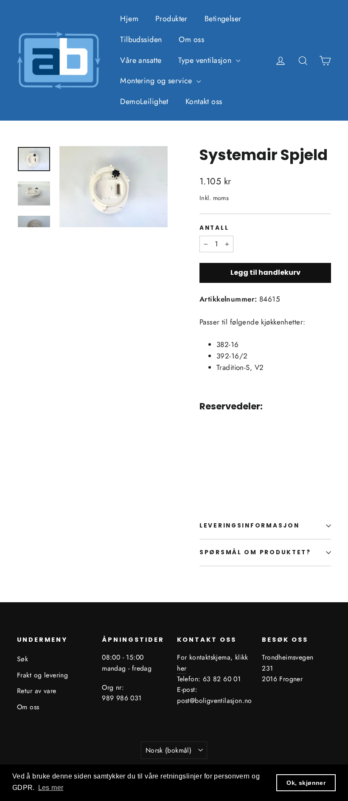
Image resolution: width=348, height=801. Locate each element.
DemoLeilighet (144, 101)
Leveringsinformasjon (249, 526)
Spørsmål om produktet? (255, 552)
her (181, 668)
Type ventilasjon (205, 60)
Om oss (191, 39)
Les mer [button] (51, 787)
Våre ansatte (140, 60)
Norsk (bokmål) (169, 750)
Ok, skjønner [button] (306, 782)
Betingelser (223, 18)
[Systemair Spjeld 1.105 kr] (210, 447)
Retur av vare (36, 691)
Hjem (129, 18)
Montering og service (157, 80)
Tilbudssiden (141, 39)
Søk (22, 659)
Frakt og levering (42, 675)
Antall (214, 228)
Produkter (171, 18)
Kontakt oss (203, 101)
